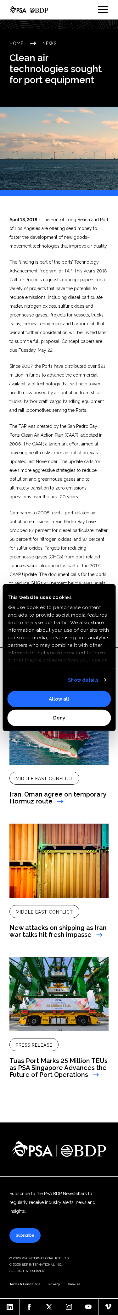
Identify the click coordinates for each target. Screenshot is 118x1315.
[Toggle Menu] (103, 9)
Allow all (59, 699)
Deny (59, 717)
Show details (83, 680)
